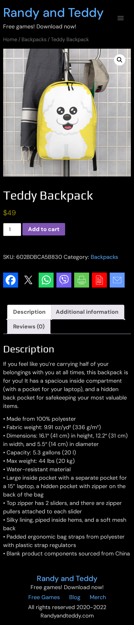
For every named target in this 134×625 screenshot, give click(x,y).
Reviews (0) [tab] (29, 326)
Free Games (44, 597)
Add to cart (44, 229)
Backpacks (34, 39)
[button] (119, 59)
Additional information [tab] (87, 312)
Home (10, 39)
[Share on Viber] (63, 280)
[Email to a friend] (117, 280)
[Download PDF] (99, 280)
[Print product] (81, 280)
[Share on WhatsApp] (46, 280)
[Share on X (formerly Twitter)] (28, 280)
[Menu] (120, 18)
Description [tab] (29, 312)
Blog (74, 597)
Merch (98, 597)
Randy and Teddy (53, 12)
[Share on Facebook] (10, 280)
